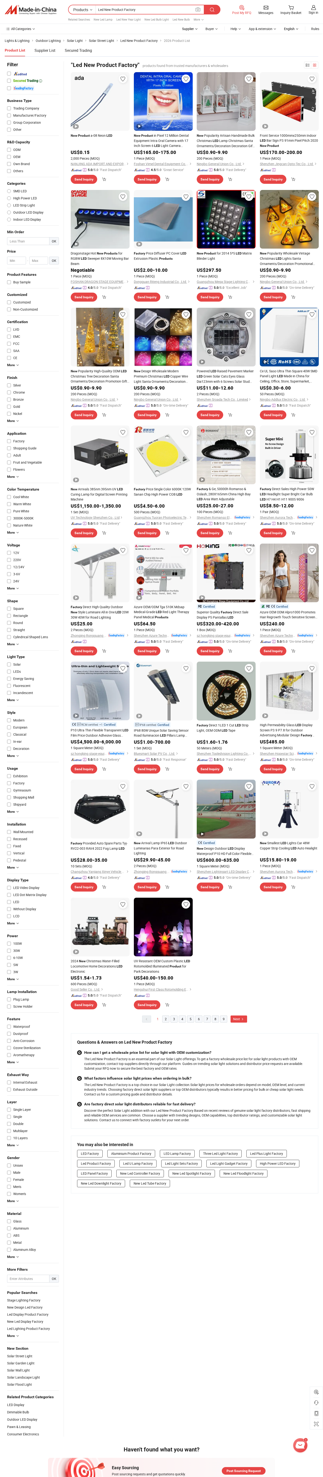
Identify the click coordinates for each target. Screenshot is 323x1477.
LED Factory (90, 1153)
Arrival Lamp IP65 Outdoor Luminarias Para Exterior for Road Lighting (160, 848)
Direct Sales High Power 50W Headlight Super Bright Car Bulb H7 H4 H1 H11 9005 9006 (287, 494)
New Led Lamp (103, 19)
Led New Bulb (181, 19)
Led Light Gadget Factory (229, 1163)
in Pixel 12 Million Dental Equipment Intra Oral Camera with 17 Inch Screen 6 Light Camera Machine (161, 140)
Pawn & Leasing (19, 1426)
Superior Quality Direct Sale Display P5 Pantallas (222, 615)
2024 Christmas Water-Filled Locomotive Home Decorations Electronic (96, 966)
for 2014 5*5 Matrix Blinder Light (224, 256)
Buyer (209, 28)
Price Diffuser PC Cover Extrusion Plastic (160, 256)
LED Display (15, 1404)
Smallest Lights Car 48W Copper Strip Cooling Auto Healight (288, 845)
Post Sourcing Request (244, 1471)
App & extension (260, 28)
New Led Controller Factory (140, 1173)
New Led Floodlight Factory (243, 1173)
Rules (315, 28)
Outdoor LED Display (22, 1419)
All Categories (21, 28)
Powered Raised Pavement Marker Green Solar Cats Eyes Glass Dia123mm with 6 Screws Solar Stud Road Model (225, 376)
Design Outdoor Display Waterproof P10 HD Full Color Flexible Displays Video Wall (224, 851)
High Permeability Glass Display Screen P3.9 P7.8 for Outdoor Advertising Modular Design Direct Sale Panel (286, 730)
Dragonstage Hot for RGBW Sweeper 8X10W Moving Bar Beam (100, 258)
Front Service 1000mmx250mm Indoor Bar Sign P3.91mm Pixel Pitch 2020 (289, 140)
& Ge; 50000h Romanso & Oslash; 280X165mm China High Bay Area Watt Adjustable (224, 494)
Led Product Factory (96, 1163)
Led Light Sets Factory (181, 1163)
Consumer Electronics (23, 1434)
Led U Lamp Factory (138, 1163)
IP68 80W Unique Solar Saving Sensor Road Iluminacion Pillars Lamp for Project (161, 733)
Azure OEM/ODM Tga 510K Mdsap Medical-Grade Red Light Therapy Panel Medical (161, 612)
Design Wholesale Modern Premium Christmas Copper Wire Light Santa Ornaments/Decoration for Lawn (161, 376)
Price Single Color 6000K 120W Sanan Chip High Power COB (162, 492)
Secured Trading (78, 50)
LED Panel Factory (94, 1173)
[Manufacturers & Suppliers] (30, 10)
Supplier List (45, 50)
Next (237, 1019)
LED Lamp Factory (177, 1153)
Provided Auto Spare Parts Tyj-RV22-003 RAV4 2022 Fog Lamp (99, 846)
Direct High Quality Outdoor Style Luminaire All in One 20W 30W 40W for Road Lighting (100, 612)
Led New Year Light (128, 19)
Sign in (313, 12)
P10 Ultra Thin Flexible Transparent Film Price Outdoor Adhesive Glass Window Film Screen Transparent (99, 733)
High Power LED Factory (278, 1163)
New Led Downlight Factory (101, 1183)
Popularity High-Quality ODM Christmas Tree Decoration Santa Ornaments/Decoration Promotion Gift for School (99, 376)
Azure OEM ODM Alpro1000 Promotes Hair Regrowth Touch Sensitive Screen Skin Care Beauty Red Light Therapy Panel (287, 615)
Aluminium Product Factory (131, 1153)
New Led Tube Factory (150, 1183)
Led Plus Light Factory (266, 1153)
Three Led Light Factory (220, 1153)
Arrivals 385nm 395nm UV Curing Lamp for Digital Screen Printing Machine (99, 494)
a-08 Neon (91, 135)
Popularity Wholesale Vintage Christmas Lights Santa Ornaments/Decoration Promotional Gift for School (286, 258)
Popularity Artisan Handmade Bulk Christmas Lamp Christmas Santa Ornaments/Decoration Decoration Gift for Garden (226, 140)
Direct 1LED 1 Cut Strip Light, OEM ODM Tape (223, 728)
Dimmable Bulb (18, 1412)
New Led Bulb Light (156, 19)
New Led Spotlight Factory (191, 1173)
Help (234, 28)
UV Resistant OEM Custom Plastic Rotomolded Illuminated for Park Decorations (162, 966)
